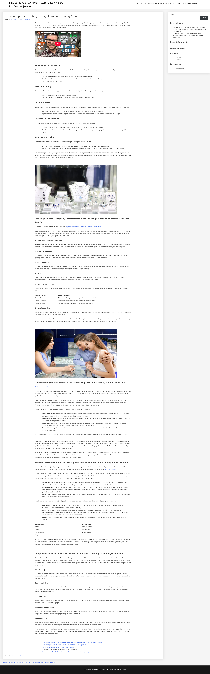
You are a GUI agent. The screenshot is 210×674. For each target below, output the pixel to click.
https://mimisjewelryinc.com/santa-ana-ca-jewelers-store (83, 227)
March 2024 (179, 59)
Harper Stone (25, 19)
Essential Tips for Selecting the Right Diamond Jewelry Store (189, 27)
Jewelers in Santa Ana (112, 469)
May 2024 (178, 57)
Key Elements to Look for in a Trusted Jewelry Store (58, 647)
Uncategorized (16, 656)
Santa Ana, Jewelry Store (42, 387)
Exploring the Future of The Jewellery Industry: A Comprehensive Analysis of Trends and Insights (167, 3)
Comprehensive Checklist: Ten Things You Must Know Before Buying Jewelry (65, 652)
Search (172, 15)
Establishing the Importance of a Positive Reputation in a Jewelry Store (64, 645)
